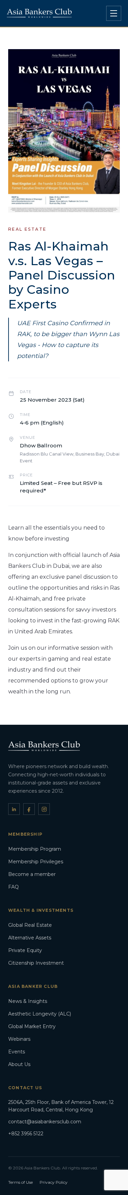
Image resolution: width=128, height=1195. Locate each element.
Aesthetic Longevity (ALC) (39, 1014)
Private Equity (25, 950)
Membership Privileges (35, 862)
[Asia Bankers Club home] (39, 13)
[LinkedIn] (14, 809)
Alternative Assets (29, 938)
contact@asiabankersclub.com (44, 1122)
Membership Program (34, 849)
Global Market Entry (32, 1026)
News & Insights (27, 1001)
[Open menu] (113, 13)
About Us (19, 1064)
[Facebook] (29, 809)
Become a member (32, 874)
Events (16, 1052)
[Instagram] (44, 809)
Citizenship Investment (36, 963)
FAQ (13, 887)
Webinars (19, 1039)
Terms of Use (20, 1182)
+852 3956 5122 (25, 1134)
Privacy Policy (54, 1182)
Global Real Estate (30, 925)
